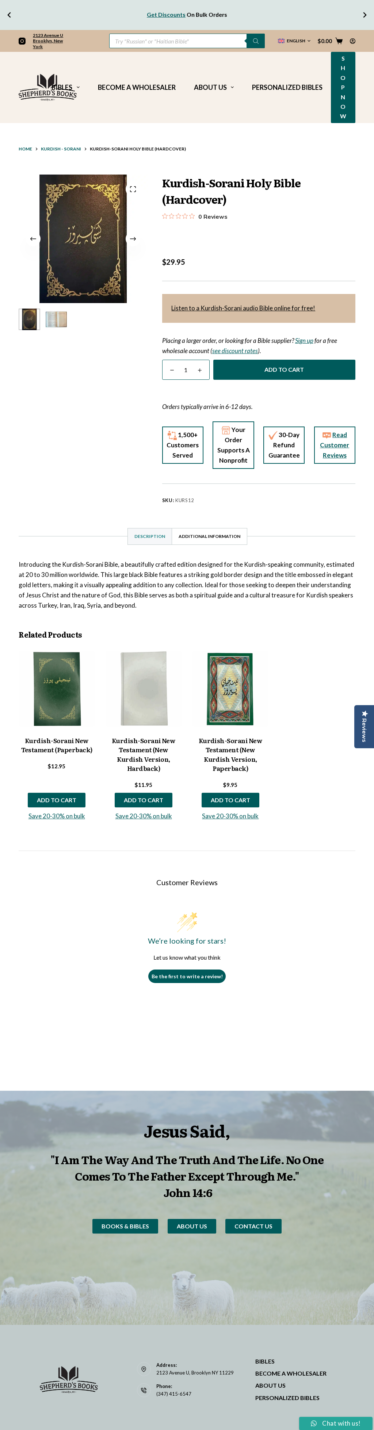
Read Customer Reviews (334, 445)
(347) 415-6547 (173, 1394)
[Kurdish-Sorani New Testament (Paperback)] (57, 689)
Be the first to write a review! (187, 976)
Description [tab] (149, 536)
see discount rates (235, 351)
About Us (210, 87)
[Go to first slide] (364, 15)
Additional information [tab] (209, 536)
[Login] (352, 41)
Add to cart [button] (56, 799)
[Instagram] (22, 41)
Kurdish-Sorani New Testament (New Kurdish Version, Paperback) (231, 754)
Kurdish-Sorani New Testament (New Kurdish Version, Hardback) (144, 754)
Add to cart (284, 369)
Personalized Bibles (287, 87)
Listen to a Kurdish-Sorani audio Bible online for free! (243, 308)
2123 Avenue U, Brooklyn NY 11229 (195, 1373)
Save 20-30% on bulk (56, 816)
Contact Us (253, 1226)
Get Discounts (166, 14)
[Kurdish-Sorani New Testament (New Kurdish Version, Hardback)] (144, 689)
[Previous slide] (9, 15)
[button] (294, 41)
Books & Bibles (125, 1226)
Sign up (304, 340)
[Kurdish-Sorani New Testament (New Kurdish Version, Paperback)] (230, 689)
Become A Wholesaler (137, 87)
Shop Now (343, 87)
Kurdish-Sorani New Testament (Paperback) (56, 745)
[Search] (256, 41)
